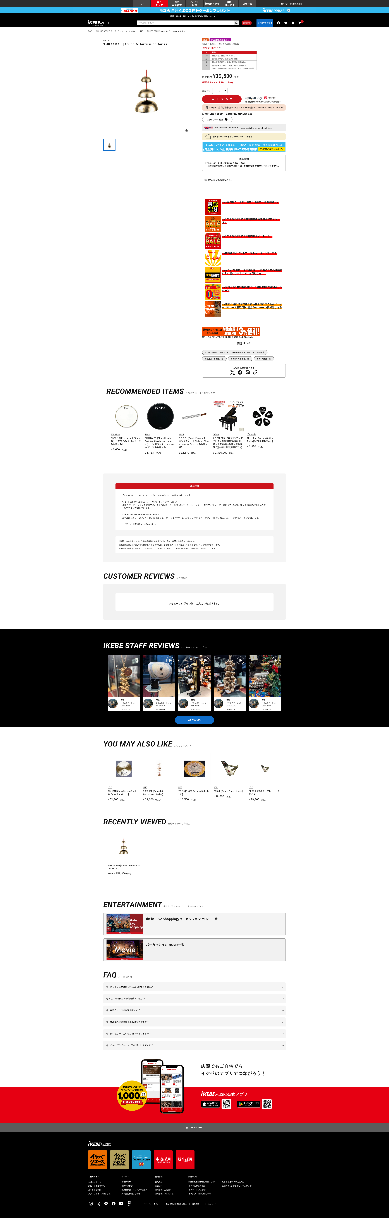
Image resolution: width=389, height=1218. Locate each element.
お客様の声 (126, 1182)
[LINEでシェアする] (247, 372)
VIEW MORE (194, 720)
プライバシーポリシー (151, 1204)
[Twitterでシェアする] (232, 372)
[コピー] (255, 372)
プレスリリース (211, 1204)
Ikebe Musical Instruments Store (201, 1182)
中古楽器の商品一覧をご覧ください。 (195, 1014)
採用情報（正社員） (163, 1190)
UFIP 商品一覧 (264, 358)
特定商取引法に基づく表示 (176, 1204)
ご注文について (94, 1182)
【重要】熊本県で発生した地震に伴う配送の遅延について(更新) (194, 16)
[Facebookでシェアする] (240, 372)
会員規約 (195, 1204)
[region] (194, 853)
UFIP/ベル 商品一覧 (240, 358)
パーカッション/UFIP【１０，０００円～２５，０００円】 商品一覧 (235, 352)
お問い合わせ (127, 1186)
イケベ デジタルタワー (198, 1190)
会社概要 (158, 1182)
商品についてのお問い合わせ (220, 180)
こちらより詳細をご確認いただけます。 (153, 1049)
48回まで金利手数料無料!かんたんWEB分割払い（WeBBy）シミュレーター (246, 107)
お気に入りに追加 (215, 119)
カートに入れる (220, 99)
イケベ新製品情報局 (196, 1186)
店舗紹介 (158, 1186)
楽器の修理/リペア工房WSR (233, 1182)
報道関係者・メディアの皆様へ (134, 1190)
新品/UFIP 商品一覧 (215, 358)
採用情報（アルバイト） (165, 1194)
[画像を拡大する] (186, 130)
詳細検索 (246, 23)
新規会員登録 (296, 4)
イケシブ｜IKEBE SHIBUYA (199, 1194)
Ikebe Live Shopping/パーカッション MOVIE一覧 (182, 919)
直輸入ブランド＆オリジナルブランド (237, 1186)
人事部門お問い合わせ (131, 1194)
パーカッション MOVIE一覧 (165, 944)
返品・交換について (96, 1186)
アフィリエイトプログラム (99, 1194)
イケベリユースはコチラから (146, 1038)
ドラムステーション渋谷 (217, 163)
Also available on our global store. (257, 128)
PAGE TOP (197, 1127)
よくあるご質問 (94, 1190)
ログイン (284, 4)
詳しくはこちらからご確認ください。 (247, 1026)
